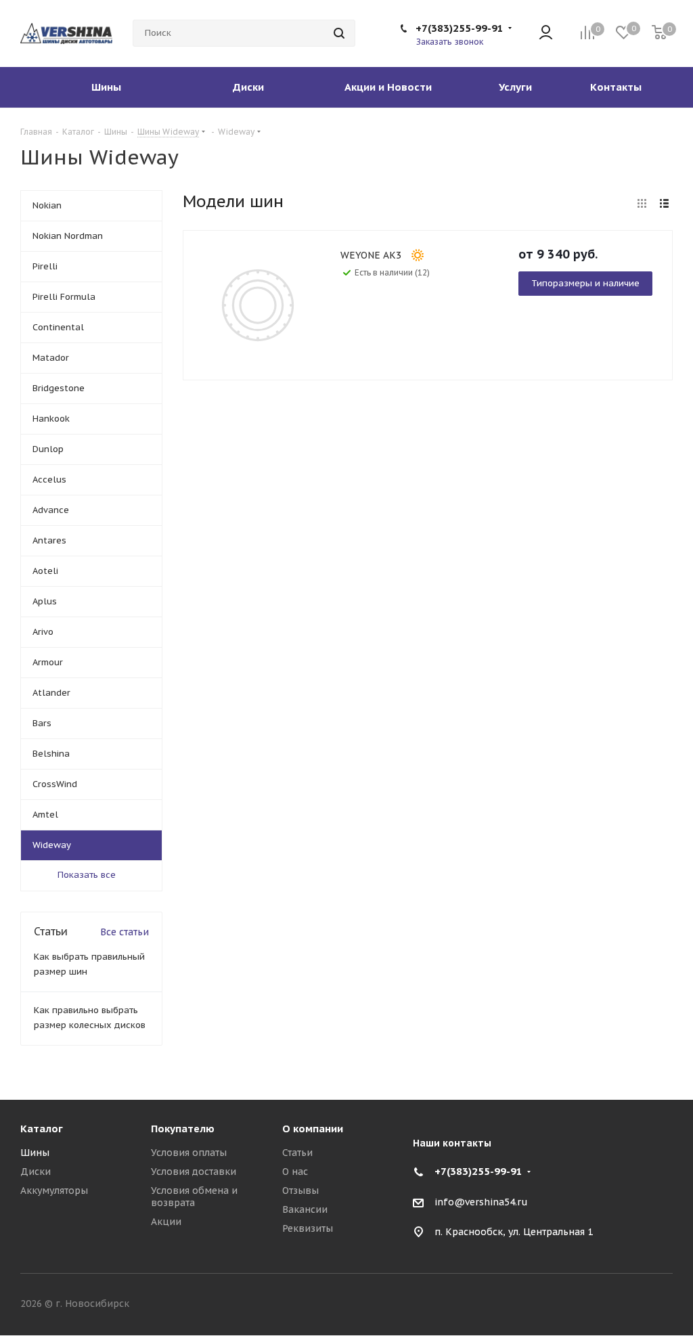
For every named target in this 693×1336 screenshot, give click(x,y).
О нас (295, 1171)
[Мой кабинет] (546, 33)
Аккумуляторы (54, 1190)
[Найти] (339, 33)
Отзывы (300, 1190)
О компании (312, 1128)
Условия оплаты (189, 1152)
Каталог (41, 1128)
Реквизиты (307, 1228)
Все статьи (124, 932)
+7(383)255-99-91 (460, 28)
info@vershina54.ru (481, 1202)
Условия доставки (193, 1171)
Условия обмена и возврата (194, 1196)
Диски (35, 1171)
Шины (34, 1152)
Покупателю (183, 1128)
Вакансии (305, 1209)
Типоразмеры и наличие (585, 283)
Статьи (297, 1152)
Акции (166, 1222)
